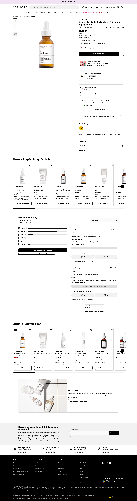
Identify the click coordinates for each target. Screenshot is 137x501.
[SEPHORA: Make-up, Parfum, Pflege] (20, 7)
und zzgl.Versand (91, 40)
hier (27, 486)
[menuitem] (88, 7)
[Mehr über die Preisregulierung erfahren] (94, 35)
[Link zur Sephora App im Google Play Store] (107, 481)
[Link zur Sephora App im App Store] (118, 481)
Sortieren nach (95, 217)
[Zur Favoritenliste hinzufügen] (30, 165)
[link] (42, 250)
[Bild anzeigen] (15, 20)
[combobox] (105, 220)
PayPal (96, 43)
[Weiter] (122, 186)
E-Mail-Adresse (73, 429)
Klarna (103, 43)
